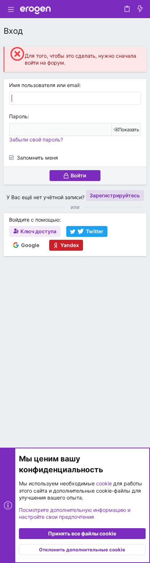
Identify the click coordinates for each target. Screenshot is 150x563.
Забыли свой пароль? (36, 139)
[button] (11, 9)
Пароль (18, 116)
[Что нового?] (140, 9)
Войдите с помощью (34, 220)
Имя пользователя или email (44, 85)
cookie (104, 483)
